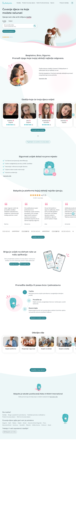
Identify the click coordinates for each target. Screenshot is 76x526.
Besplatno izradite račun (38, 318)
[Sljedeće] (73, 114)
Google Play (25, 264)
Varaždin (22, 425)
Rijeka (14, 423)
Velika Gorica (36, 425)
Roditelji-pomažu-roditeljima (36, 415)
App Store (15, 264)
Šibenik (28, 425)
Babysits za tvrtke (10, 432)
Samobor (46, 122)
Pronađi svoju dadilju (38, 130)
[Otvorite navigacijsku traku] (72, 2)
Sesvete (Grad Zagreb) (34, 423)
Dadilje (19, 3)
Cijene (52, 3)
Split (9, 423)
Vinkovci (43, 425)
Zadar (25, 423)
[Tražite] (34, 26)
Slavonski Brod (6, 425)
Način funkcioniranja (43, 3)
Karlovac (15, 425)
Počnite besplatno (8, 31)
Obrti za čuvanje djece (23, 417)
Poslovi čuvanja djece (28, 3)
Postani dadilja (64, 3)
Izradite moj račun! (38, 237)
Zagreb (10, 122)
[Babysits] (7, 3)
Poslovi (10, 21)
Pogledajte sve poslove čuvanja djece (38, 142)
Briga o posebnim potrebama (17, 415)
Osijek (19, 423)
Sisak (49, 425)
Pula (44, 423)
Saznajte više (43, 78)
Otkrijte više (38, 333)
